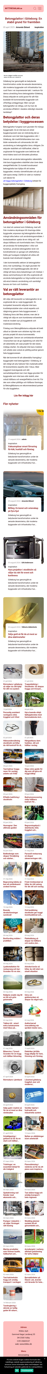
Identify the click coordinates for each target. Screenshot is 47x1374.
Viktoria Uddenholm (29, 627)
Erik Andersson (27, 563)
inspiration (39, 27)
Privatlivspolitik (27, 1370)
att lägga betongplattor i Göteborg (17, 181)
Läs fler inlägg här (23, 395)
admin (24, 439)
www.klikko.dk (26, 1344)
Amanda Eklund (23, 27)
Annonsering (23, 1355)
